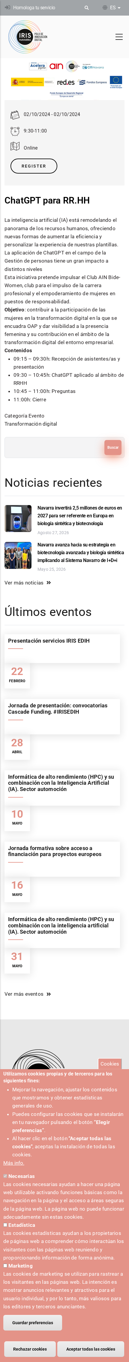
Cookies (109, 1064)
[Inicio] (27, 37)
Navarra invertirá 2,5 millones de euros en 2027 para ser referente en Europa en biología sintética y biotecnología (80, 515)
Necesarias (21, 1176)
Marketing (20, 1266)
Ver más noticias (24, 583)
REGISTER (34, 166)
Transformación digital (30, 424)
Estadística (21, 1225)
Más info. (13, 1163)
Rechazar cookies (30, 1349)
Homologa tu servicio (34, 7)
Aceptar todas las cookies (90, 1349)
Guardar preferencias (32, 1322)
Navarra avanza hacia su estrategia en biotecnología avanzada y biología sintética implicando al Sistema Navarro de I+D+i (81, 552)
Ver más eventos (24, 994)
